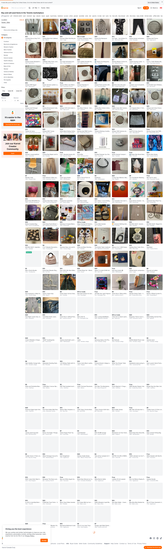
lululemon (60, 16)
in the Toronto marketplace (32, 13)
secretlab (81, 16)
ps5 (11, 16)
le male (99, 16)
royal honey (53, 16)
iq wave (66, 16)
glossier (76, 16)
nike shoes (133, 16)
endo (86, 16)
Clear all (21, 19)
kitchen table (148, 16)
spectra (94, 16)
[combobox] (19, 7)
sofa (127, 16)
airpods (38, 16)
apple (47, 16)
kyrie (107, 16)
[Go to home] (4, 8)
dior (90, 16)
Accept (44, 540)
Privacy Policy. (30, 536)
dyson (43, 16)
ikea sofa (114, 16)
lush (103, 16)
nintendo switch (17, 16)
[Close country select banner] (162, 2)
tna (110, 16)
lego (34, 16)
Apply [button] (22, 103)
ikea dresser (121, 16)
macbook (29, 16)
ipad (24, 16)
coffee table (156, 16)
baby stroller (140, 16)
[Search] (29, 8)
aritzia (71, 16)
